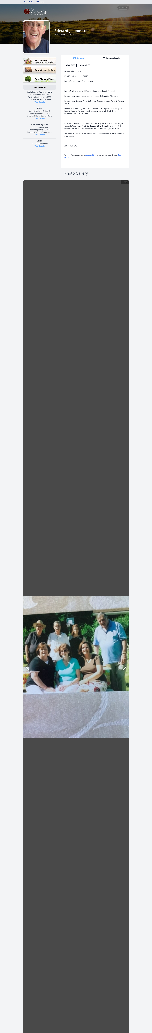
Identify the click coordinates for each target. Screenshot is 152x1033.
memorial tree (90, 155)
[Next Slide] (125, 666)
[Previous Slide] (27, 666)
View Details (40, 102)
